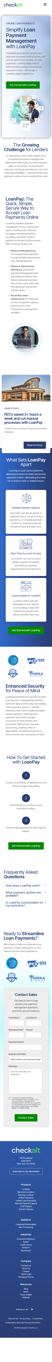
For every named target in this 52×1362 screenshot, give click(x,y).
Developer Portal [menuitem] (26, 1277)
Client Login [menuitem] (26, 1274)
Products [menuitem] (26, 1184)
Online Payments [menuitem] (26, 1197)
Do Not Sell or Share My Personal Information (23, 1323)
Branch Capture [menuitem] (26, 1209)
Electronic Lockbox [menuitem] (26, 1192)
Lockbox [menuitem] (26, 1189)
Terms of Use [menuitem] (13, 1318)
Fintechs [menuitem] (26, 1247)
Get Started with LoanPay (26, 630)
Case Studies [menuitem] (26, 1294)
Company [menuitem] (26, 1261)
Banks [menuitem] (26, 1242)
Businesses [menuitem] (26, 1250)
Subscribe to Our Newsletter (26, 1171)
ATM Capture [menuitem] (26, 1206)
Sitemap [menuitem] (26, 1297)
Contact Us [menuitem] (26, 1265)
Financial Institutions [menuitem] (26, 1239)
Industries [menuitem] (26, 1234)
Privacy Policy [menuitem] (25, 1318)
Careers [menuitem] (26, 1271)
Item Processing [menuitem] (26, 1227)
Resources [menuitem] (26, 1284)
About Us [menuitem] (26, 1268)
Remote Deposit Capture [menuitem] (26, 1203)
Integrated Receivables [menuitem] (26, 1224)
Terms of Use (24, 1108)
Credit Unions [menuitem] (26, 1245)
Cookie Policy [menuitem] (37, 1318)
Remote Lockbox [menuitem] (26, 1195)
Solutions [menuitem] (26, 1219)
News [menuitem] (26, 1291)
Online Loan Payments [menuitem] (26, 1200)
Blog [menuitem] (26, 1289)
